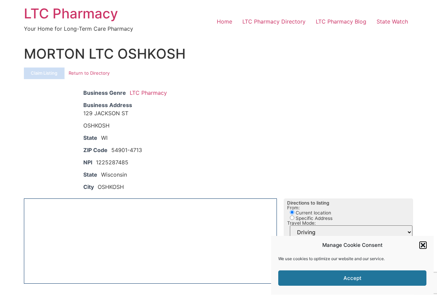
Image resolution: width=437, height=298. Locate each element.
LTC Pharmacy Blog (341, 21)
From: (293, 208)
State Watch (392, 21)
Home (224, 21)
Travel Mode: (301, 223)
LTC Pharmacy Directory (274, 21)
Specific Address (313, 218)
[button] (423, 245)
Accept (352, 278)
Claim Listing (44, 73)
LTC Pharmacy (71, 13)
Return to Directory (89, 73)
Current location (312, 212)
